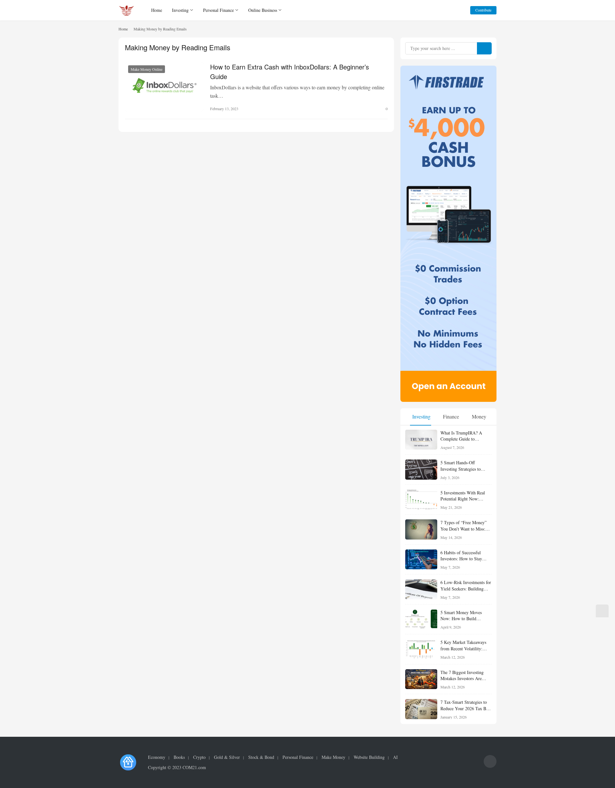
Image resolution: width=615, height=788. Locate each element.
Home (156, 10)
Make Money (333, 757)
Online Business (262, 10)
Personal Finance (218, 10)
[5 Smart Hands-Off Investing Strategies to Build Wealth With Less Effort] (421, 469)
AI (395, 757)
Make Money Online (146, 69)
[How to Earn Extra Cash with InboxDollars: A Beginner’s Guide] (164, 86)
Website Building (369, 757)
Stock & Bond (261, 757)
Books (179, 757)
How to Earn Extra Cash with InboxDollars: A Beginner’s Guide (289, 71)
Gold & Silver (227, 757)
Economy (156, 757)
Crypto (199, 757)
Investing (180, 10)
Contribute (483, 9)
